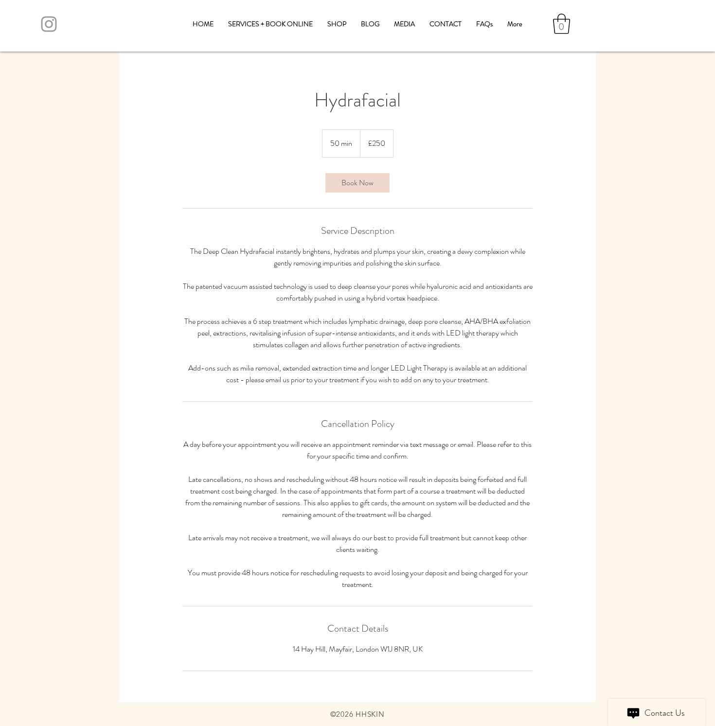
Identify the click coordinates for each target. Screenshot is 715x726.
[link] (357, 183)
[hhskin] (48, 24)
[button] (561, 24)
